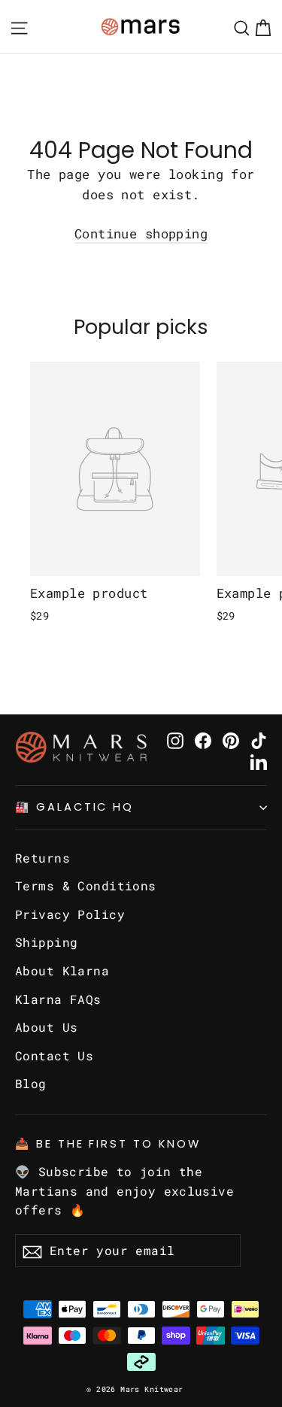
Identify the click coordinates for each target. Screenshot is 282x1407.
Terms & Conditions (85, 885)
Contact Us (54, 1055)
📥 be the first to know (108, 1143)
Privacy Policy (70, 914)
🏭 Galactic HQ (74, 806)
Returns (42, 858)
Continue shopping (141, 233)
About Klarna (62, 970)
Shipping (46, 942)
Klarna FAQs (58, 999)
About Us (46, 1027)
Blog (31, 1083)
